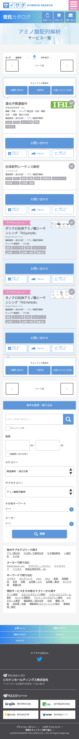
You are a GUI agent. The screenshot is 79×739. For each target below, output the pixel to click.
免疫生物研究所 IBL (35, 569)
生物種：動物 (52, 581)
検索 (68, 419)
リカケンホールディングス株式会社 (26, 677)
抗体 (15, 581)
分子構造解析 (53, 553)
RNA (47, 578)
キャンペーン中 (17, 428)
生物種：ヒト (35, 581)
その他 (16, 556)
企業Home (20, 628)
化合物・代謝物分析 (34, 553)
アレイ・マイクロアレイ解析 (48, 597)
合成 (49, 600)
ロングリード (26, 578)
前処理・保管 (19, 603)
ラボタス (59, 634)
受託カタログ (26, 17)
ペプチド (11, 578)
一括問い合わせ (16, 90)
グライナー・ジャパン (39, 566)
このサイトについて (51, 727)
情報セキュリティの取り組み (38, 730)
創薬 (56, 578)
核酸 (23, 581)
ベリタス (17, 569)
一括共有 (39, 90)
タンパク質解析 (22, 597)
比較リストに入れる (62, 90)
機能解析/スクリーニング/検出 (45, 603)
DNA (38, 578)
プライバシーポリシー (27, 727)
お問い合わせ (39, 143)
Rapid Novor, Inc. (16, 566)
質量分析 (17, 584)
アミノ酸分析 (13, 553)
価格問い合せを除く (19, 454)
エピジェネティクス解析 (33, 594)
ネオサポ (20, 641)
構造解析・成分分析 (34, 600)
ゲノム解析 (12, 594)
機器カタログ (59, 628)
